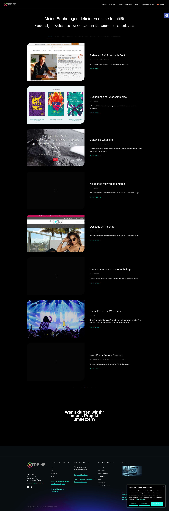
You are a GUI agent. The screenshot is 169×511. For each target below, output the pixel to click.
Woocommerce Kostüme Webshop (110, 269)
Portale (79, 37)
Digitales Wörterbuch (80, 475)
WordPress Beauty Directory (106, 355)
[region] (146, 496)
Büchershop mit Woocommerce (108, 96)
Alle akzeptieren (156, 503)
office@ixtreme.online (37, 483)
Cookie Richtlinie (140, 499)
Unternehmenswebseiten (109, 37)
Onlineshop (67, 37)
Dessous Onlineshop (102, 226)
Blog (57, 37)
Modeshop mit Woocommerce (107, 183)
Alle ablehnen (144, 503)
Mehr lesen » (125, 499)
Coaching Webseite (101, 139)
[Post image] (55, 62)
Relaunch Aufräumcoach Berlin (108, 55)
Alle (50, 37)
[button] (166, 15)
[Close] (164, 486)
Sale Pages (91, 37)
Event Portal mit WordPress (106, 311)
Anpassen (133, 503)
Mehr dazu (94, 69)
